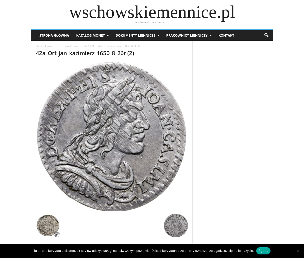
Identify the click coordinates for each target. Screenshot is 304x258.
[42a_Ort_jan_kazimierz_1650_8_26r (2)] (112, 136)
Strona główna (44, 46)
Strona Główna (54, 35)
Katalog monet (90, 35)
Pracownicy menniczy (187, 35)
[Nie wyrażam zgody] (298, 250)
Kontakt (226, 35)
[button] (266, 35)
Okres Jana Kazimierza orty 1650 (75, 46)
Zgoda (263, 251)
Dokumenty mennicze (135, 35)
